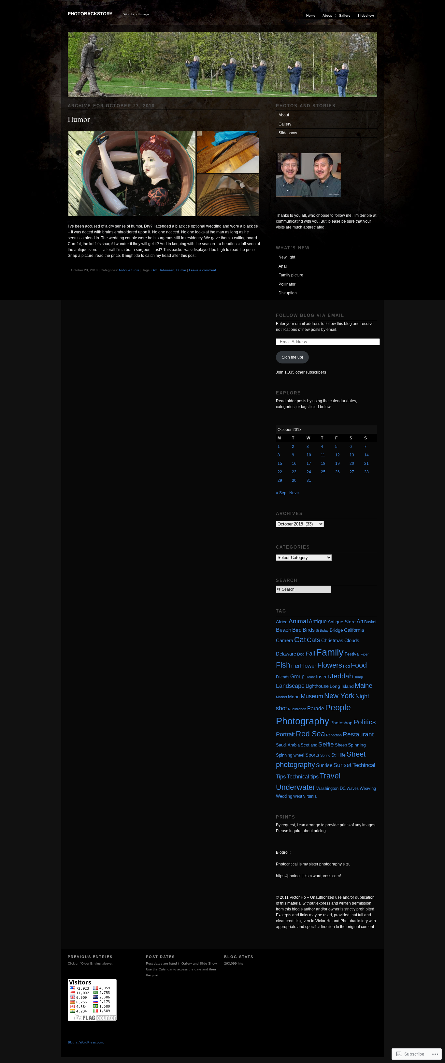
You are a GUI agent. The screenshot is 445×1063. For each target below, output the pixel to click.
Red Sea (310, 734)
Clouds (351, 640)
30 (294, 480)
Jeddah (341, 676)
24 (309, 472)
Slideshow (365, 15)
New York (339, 696)
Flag (295, 666)
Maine (363, 685)
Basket (370, 622)
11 (323, 455)
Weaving (368, 788)
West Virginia (305, 796)
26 (337, 472)
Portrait (285, 734)
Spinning (357, 744)
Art (360, 621)
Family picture (291, 275)
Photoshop (341, 722)
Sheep (341, 745)
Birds (309, 630)
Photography (302, 721)
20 (352, 463)
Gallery (345, 15)
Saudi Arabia (288, 745)
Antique (318, 621)
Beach (283, 630)
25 (323, 472)
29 (280, 480)
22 (280, 472)
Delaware (286, 654)
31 (309, 480)
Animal (298, 621)
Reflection (334, 735)
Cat (300, 639)
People (338, 707)
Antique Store (129, 270)
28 (366, 472)
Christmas (332, 640)
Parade (315, 708)
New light (287, 257)
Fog (346, 666)
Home (310, 15)
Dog (301, 654)
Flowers (329, 665)
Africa (282, 621)
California (354, 630)
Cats (313, 639)
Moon (294, 696)
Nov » (294, 493)
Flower (308, 666)
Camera (284, 640)
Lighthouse (317, 686)
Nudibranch (297, 709)
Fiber (365, 654)
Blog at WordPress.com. (86, 1042)
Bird (297, 630)
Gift (154, 270)
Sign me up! (292, 357)
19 (337, 463)
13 (352, 455)
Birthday (322, 630)
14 (366, 455)
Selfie (326, 744)
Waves (353, 788)
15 (280, 463)
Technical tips (303, 776)
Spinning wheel (290, 755)
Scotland (309, 745)
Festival (352, 654)
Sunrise (324, 765)
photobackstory (90, 13)
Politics (364, 722)
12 (337, 455)
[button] (132, 174)
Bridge (336, 630)
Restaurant (358, 734)
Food (359, 665)
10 (309, 455)
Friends (282, 677)
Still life (338, 755)
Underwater (295, 787)
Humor (79, 119)
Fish (283, 665)
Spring (325, 755)
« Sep (281, 493)
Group (297, 676)
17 (309, 463)
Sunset (342, 765)
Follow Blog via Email (310, 315)
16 (294, 463)
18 (323, 463)
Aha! (283, 266)
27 (352, 472)
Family (330, 652)
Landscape (290, 685)
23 (294, 472)
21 (366, 463)
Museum (312, 696)
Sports (312, 755)
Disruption (288, 293)
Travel (330, 776)
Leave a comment (202, 270)
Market (281, 697)
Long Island (342, 686)
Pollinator (287, 284)
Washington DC (331, 788)
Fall (310, 653)
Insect (322, 676)
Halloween (166, 270)
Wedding (284, 796)
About (327, 15)
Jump (358, 677)
